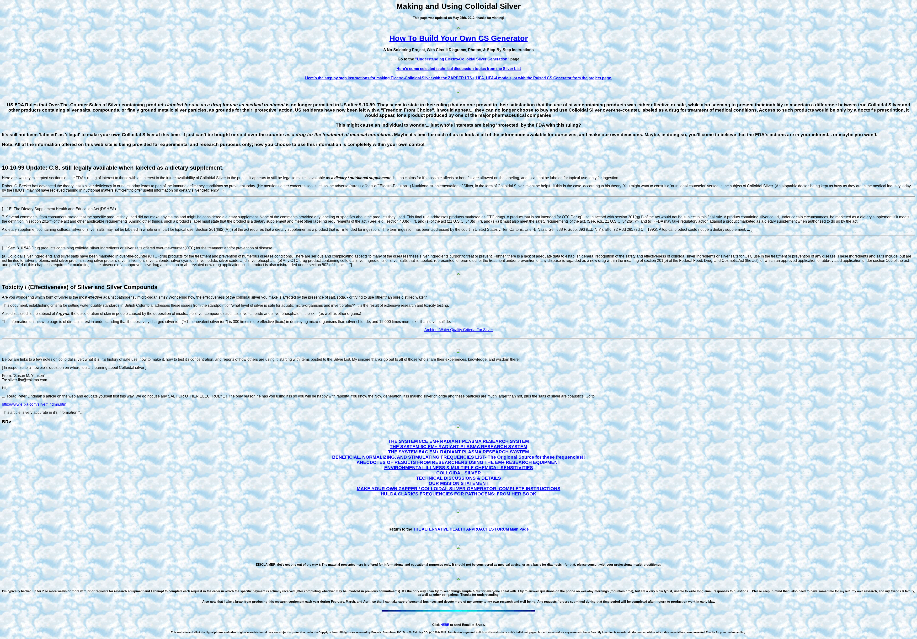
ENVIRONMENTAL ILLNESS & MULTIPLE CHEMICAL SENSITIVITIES (458, 467)
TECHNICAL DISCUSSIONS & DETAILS (458, 478)
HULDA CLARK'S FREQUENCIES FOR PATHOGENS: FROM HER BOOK (458, 493)
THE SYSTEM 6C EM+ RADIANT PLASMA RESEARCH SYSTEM (458, 446)
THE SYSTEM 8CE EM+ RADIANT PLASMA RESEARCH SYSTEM (458, 441)
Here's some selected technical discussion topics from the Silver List (458, 69)
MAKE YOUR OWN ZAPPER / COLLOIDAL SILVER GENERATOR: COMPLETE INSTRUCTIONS (458, 488)
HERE (445, 625)
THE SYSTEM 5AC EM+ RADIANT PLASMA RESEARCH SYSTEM (458, 451)
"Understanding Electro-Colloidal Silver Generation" (462, 59)
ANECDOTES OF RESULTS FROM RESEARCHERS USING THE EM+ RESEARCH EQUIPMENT (458, 462)
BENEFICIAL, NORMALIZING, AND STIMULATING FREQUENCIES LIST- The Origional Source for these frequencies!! (458, 457)
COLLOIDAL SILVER (458, 472)
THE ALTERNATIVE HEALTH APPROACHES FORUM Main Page (471, 529)
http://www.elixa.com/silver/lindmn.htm (34, 404)
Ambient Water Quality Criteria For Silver (458, 330)
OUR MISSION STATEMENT (459, 483)
